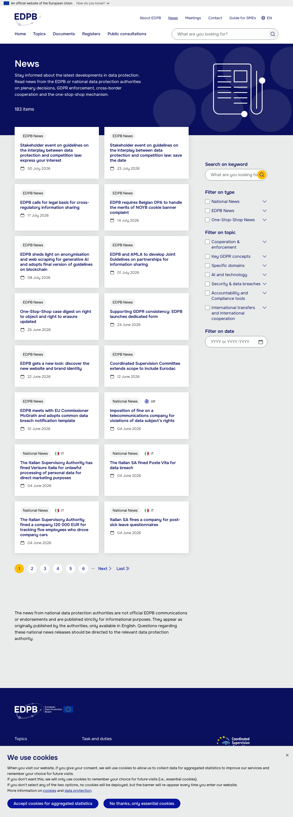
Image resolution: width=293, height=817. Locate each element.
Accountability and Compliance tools (230, 295)
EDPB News (223, 210)
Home (20, 33)
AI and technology (229, 274)
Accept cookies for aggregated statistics (53, 803)
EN (269, 18)
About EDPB (150, 18)
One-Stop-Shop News (233, 219)
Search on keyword (226, 164)
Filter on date (219, 331)
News (173, 18)
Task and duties (97, 738)
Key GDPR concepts (231, 256)
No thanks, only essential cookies (142, 803)
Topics (39, 33)
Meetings (193, 18)
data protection (78, 790)
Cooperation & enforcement (226, 244)
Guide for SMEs (242, 18)
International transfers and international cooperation (233, 313)
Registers (91, 33)
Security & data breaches (236, 283)
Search (272, 34)
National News (225, 201)
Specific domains (228, 265)
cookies (49, 790)
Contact (215, 18)
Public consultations (127, 33)
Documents (64, 33)
